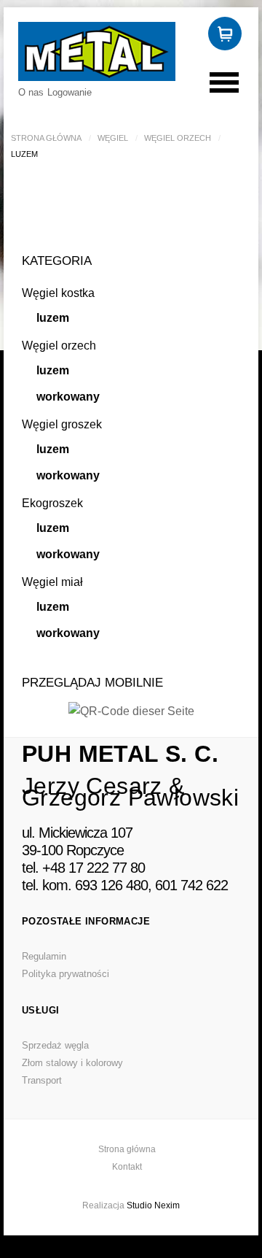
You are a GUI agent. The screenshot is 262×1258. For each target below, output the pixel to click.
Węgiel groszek (62, 424)
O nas (31, 92)
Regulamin (44, 956)
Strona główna (46, 138)
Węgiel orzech (177, 138)
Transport (42, 1080)
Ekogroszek (52, 503)
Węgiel (113, 138)
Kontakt (127, 1167)
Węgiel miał (52, 582)
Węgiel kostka (58, 293)
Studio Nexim (153, 1205)
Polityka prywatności (65, 973)
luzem (52, 318)
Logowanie (69, 92)
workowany (68, 396)
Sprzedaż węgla (55, 1045)
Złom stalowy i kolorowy (72, 1062)
